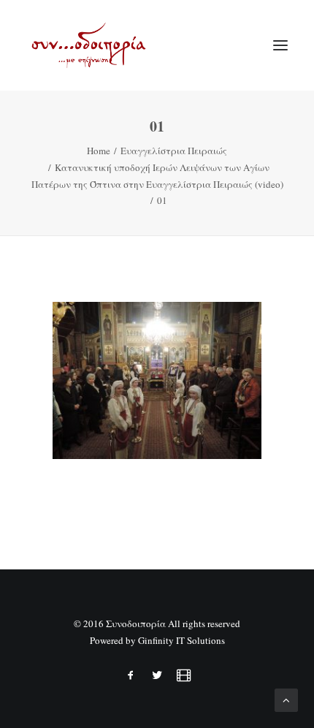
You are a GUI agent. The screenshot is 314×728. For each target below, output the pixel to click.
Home (98, 150)
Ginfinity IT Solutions (181, 640)
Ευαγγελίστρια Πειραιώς (173, 150)
